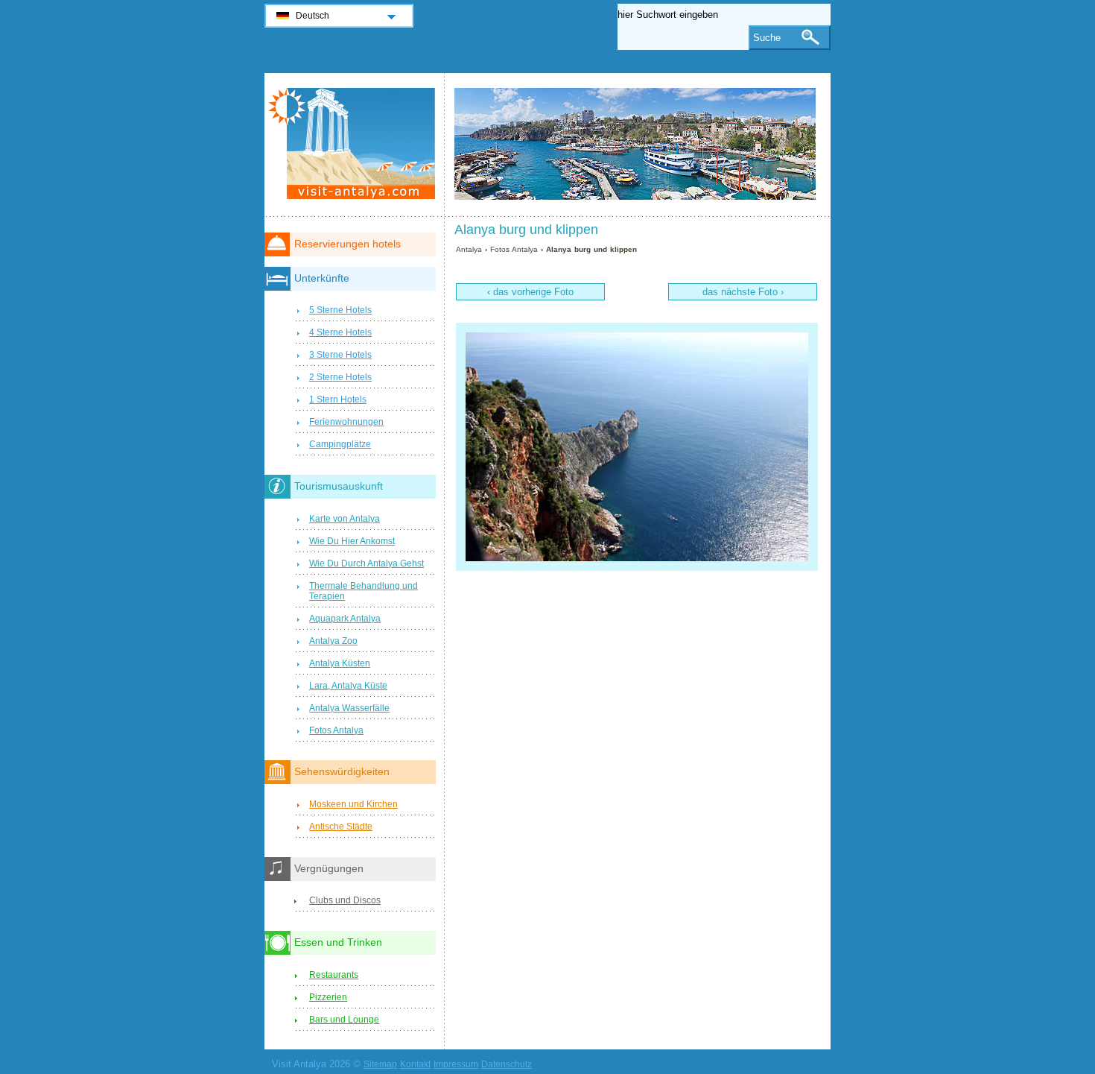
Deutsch (312, 15)
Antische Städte (340, 826)
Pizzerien (328, 997)
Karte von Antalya (344, 519)
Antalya (469, 249)
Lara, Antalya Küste (348, 685)
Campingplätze (340, 444)
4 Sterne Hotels (340, 332)
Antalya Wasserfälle (349, 708)
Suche (767, 37)
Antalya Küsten (339, 663)
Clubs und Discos (345, 900)
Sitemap (380, 1064)
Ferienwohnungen (346, 422)
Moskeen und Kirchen (353, 804)
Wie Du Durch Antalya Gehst (366, 563)
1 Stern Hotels (337, 399)
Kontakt (415, 1064)
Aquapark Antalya (345, 618)
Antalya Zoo (333, 641)
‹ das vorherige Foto (530, 291)
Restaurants (333, 975)
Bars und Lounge (344, 1019)
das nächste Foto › (743, 291)
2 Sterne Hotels (340, 377)
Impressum (456, 1064)
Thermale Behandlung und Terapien (363, 591)
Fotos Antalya (514, 249)
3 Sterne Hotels (340, 355)
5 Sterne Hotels (340, 310)
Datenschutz (506, 1064)
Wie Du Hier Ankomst (352, 541)
